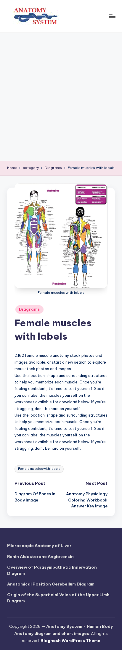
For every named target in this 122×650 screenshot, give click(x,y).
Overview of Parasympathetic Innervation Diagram (52, 570)
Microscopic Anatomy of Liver (39, 545)
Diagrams (29, 309)
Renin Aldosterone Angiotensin (40, 556)
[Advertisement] (61, 97)
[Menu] (112, 16)
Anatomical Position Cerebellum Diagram (50, 584)
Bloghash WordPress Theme (70, 640)
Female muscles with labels (39, 469)
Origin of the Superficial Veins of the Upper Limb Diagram (58, 597)
